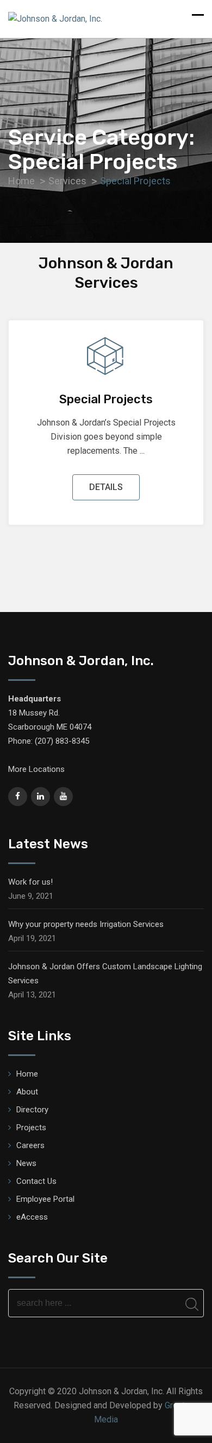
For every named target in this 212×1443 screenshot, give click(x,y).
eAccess (32, 1217)
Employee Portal (45, 1199)
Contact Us (36, 1181)
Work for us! (30, 882)
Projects (31, 1127)
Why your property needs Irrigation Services (86, 924)
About (27, 1092)
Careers (30, 1145)
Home (27, 1074)
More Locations (36, 769)
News (26, 1163)
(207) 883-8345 (62, 741)
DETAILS (106, 487)
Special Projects (106, 399)
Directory (32, 1110)
